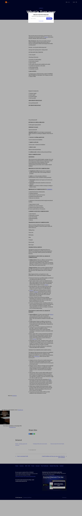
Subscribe (49, 18)
